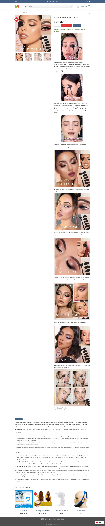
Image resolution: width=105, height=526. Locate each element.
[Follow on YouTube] (89, 1)
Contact (62, 522)
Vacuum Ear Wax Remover (62, 510)
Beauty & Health (24, 12)
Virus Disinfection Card (23, 510)
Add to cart (66, 25)
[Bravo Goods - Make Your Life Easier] (18, 6)
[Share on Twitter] (57, 408)
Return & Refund (55, 522)
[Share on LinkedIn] (65, 408)
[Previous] (17, 33)
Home (16, 12)
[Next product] (86, 13)
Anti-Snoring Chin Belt (81, 510)
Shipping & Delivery (45, 522)
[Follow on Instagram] (85, 1)
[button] (16, 1)
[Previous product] (89, 13)
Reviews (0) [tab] (26, 419)
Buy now (77, 25)
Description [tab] (19, 419)
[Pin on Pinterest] (62, 408)
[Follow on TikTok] (86, 1)
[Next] (49, 33)
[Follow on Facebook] (83, 1)
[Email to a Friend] (60, 408)
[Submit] (71, 6)
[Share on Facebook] (55, 408)
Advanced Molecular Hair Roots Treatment (43, 511)
